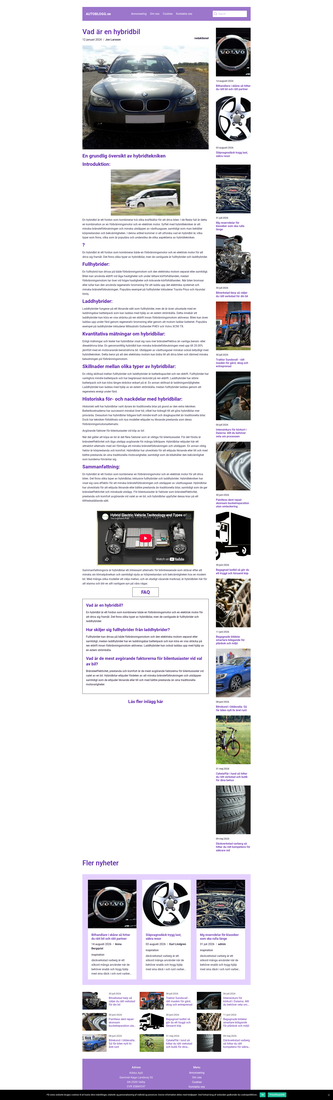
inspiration (97, 954)
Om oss (154, 13)
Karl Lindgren (177, 944)
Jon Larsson (113, 39)
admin (222, 944)
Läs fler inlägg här (145, 701)
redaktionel (201, 38)
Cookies (168, 13)
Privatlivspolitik (277, 1095)
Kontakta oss (184, 13)
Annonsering (139, 13)
